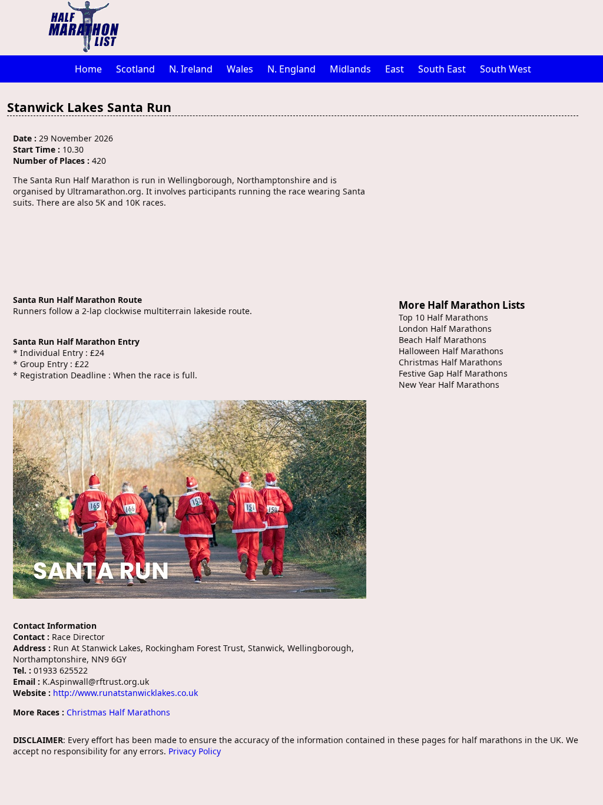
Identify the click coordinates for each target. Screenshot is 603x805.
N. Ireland (191, 68)
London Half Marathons (445, 328)
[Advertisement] (363, 26)
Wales (240, 68)
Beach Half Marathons (442, 339)
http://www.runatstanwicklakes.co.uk (125, 692)
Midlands (350, 68)
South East (442, 68)
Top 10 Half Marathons (443, 317)
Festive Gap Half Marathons (453, 373)
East (394, 68)
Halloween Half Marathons (451, 351)
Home (88, 68)
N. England (291, 68)
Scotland (135, 68)
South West (505, 68)
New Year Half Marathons (449, 384)
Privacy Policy (194, 751)
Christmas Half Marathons (118, 712)
